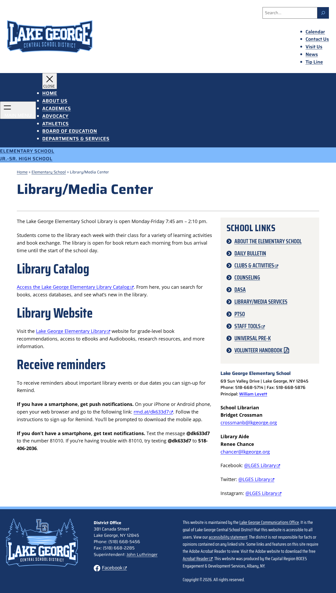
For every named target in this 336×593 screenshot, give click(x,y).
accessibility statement (228, 537)
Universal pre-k (252, 338)
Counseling (247, 277)
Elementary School (49, 172)
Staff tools (247, 326)
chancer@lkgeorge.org (245, 451)
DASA (240, 289)
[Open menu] (18, 110)
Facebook (112, 567)
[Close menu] (49, 81)
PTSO (239, 314)
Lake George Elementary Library (71, 331)
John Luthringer (142, 554)
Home (22, 172)
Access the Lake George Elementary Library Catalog (73, 287)
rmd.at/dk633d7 (151, 412)
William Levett (253, 394)
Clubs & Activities (254, 265)
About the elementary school (268, 241)
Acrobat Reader (195, 558)
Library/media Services (260, 301)
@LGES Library (260, 465)
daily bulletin (250, 253)
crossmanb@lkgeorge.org (248, 422)
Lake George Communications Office (269, 522)
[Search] (323, 13)
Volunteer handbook (258, 350)
